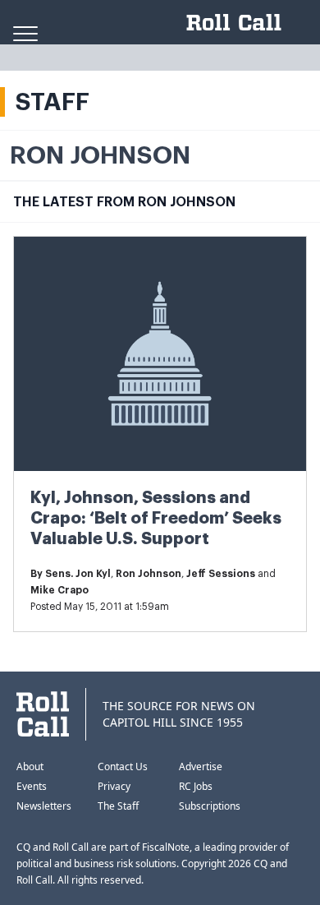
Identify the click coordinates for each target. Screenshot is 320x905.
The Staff (118, 806)
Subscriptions (209, 806)
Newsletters (43, 806)
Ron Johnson (148, 574)
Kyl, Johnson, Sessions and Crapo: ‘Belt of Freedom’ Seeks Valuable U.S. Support (155, 518)
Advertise (200, 766)
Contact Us (123, 766)
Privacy (114, 786)
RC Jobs (196, 786)
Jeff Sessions (220, 574)
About (29, 766)
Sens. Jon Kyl (78, 574)
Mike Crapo (59, 590)
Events (31, 786)
